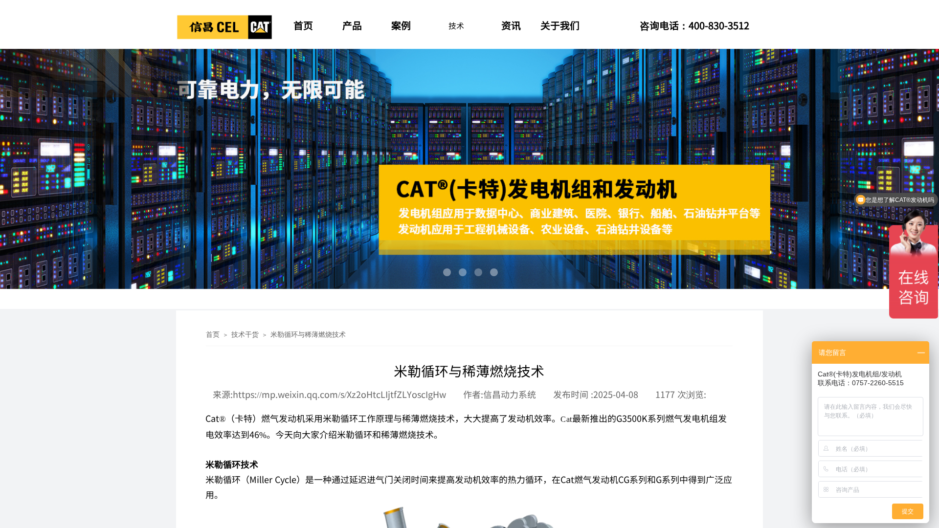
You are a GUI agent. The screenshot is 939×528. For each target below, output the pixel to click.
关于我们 (560, 25)
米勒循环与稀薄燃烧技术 (308, 334)
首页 (303, 25)
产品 (352, 25)
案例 (401, 25)
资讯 (511, 25)
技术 (456, 25)
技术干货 (245, 334)
